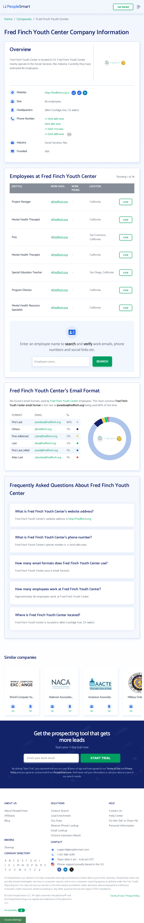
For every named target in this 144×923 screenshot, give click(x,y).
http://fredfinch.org (56, 93)
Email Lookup (59, 830)
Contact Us (115, 810)
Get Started (123, 7)
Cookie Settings (13, 919)
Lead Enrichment (61, 815)
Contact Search (60, 810)
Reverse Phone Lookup (64, 825)
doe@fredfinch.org (45, 443)
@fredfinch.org (59, 201)
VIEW (125, 202)
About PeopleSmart (16, 810)
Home (8, 19)
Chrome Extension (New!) (66, 835)
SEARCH (102, 361)
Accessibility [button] (10, 910)
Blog (7, 820)
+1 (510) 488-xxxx (54, 134)
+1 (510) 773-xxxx (54, 129)
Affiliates (9, 815)
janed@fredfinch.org (46, 450)
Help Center (116, 815)
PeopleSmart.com (62, 773)
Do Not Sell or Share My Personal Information (123, 823)
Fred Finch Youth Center (64, 401)
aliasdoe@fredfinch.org (48, 457)
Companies (24, 19)
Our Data (56, 820)
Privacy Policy (133, 896)
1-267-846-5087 (66, 854)
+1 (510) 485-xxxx (54, 119)
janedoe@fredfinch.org (48, 422)
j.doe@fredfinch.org (46, 436)
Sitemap (9, 847)
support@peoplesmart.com (73, 849)
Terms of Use (113, 769)
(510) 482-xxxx (53, 124)
